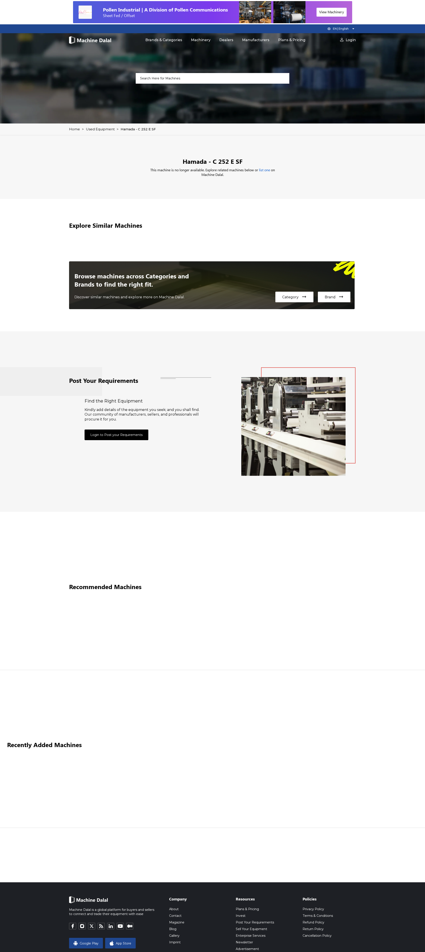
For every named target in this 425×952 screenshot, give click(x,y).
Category (294, 297)
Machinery (201, 40)
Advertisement (247, 949)
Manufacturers (255, 40)
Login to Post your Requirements (116, 435)
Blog (172, 929)
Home (74, 129)
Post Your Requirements (255, 922)
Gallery (174, 936)
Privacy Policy (313, 909)
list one (264, 170)
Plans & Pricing (291, 40)
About (174, 909)
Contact (175, 916)
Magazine (176, 922)
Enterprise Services (250, 936)
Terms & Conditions (318, 916)
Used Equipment (100, 129)
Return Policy (313, 929)
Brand (334, 297)
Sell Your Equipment (251, 929)
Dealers (226, 40)
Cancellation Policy (317, 936)
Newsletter (244, 942)
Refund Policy (313, 922)
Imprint (175, 942)
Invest (240, 916)
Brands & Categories (163, 40)
